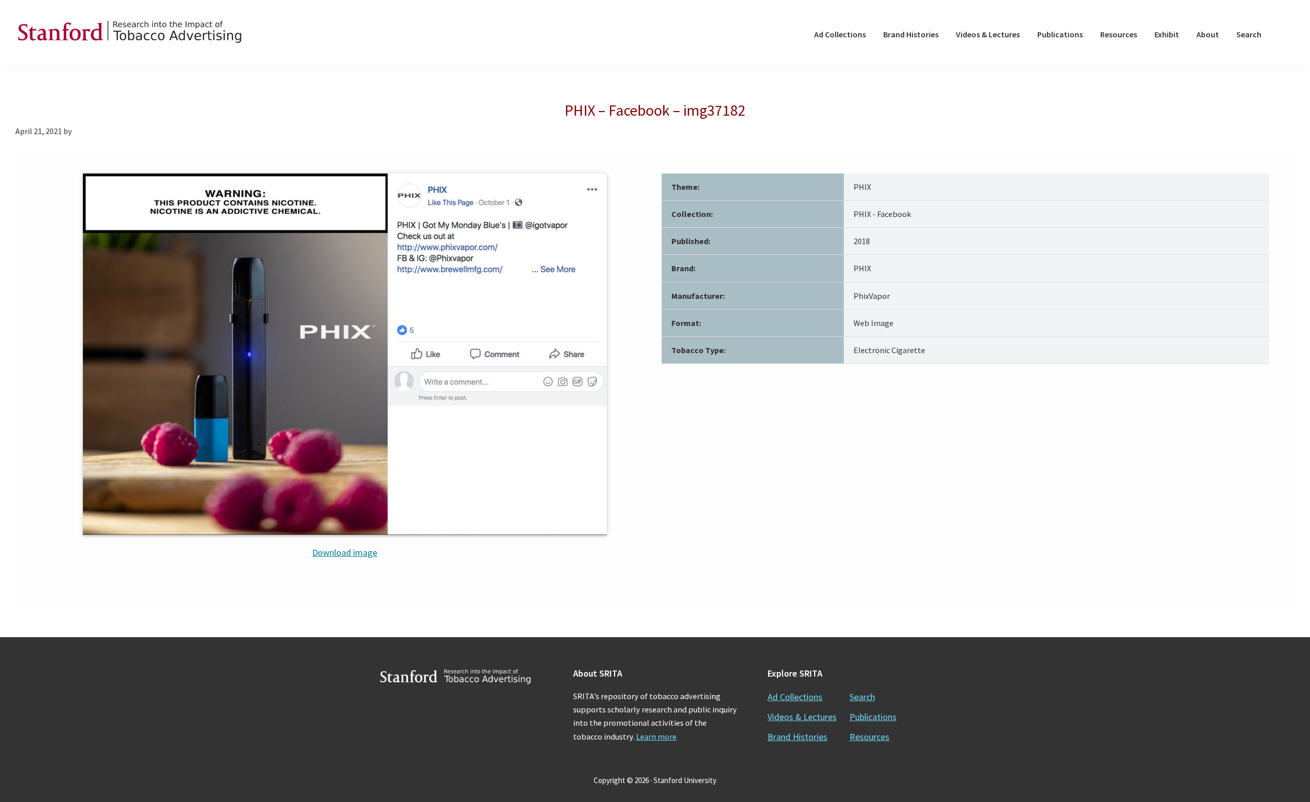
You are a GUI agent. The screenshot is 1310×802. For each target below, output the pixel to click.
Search (862, 697)
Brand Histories (797, 737)
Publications (873, 717)
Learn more (656, 736)
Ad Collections (795, 697)
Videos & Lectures (802, 717)
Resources (869, 737)
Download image (344, 552)
